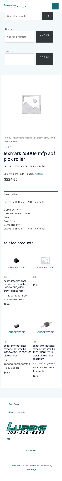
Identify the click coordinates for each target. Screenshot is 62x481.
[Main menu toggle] (55, 6)
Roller (29, 137)
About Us (31, 450)
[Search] (47, 16)
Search (9, 29)
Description (11, 194)
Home (7, 137)
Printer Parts (18, 137)
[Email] (8, 439)
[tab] (31, 194)
